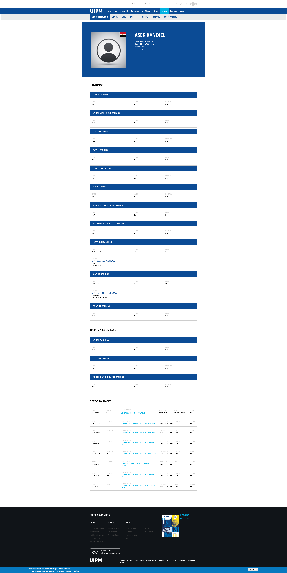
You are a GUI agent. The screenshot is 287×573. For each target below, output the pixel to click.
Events (156, 11)
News (115, 11)
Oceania (156, 17)
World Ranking (114, 528)
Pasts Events (95, 532)
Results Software (96, 542)
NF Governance (137, 4)
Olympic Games (96, 538)
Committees (131, 528)
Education (173, 11)
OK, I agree (253, 569)
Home (109, 11)
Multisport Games (97, 535)
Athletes (164, 11)
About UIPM (124, 11)
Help (145, 522)
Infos (128, 522)
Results (111, 522)
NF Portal (148, 4)
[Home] (96, 562)
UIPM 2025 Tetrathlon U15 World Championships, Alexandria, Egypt (134, 412)
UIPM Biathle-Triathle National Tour (104, 293)
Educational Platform (122, 4)
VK (186, 4)
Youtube (181, 4)
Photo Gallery (113, 535)
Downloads (112, 532)
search (157, 4)
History (129, 532)
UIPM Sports (146, 11)
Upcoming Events (97, 528)
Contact (147, 528)
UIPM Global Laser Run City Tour (104, 261)
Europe (133, 17)
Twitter (176, 4)
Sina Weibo (191, 4)
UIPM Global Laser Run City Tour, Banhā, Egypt (139, 454)
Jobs (128, 538)
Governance (135, 11)
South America (170, 17)
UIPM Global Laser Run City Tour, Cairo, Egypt (139, 423)
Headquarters (131, 535)
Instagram (195, 4)
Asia (124, 17)
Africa (115, 17)
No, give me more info (71, 571)
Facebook (172, 4)
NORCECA (144, 17)
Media (182, 11)
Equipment (148, 532)
